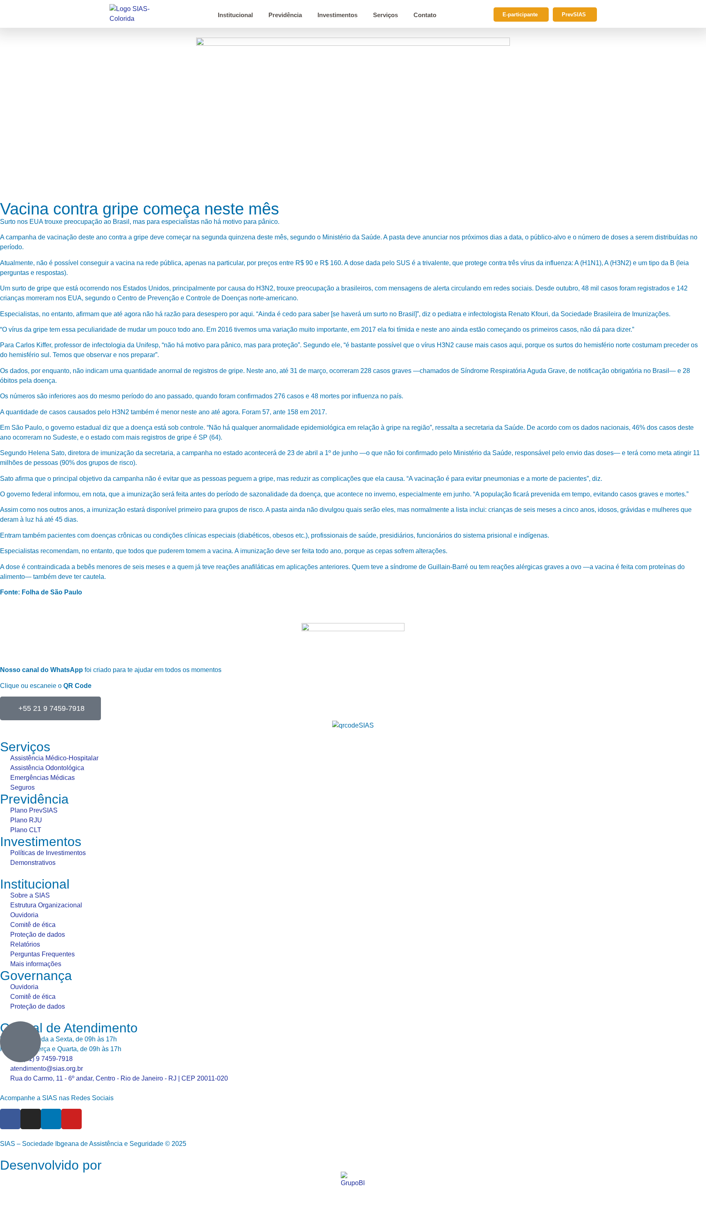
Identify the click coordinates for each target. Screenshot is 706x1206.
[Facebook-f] (10, 1119)
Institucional (235, 14)
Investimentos (337, 14)
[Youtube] (71, 1119)
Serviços (385, 14)
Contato (424, 14)
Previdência (285, 14)
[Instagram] (30, 1119)
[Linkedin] (51, 1119)
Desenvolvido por (51, 1165)
